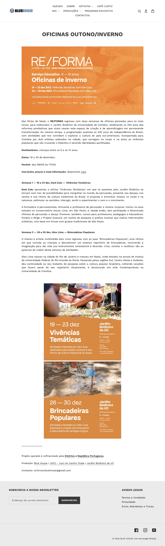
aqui (83, 171)
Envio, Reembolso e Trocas (138, 506)
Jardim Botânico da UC (100, 463)
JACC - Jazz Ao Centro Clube (67, 463)
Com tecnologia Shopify (145, 538)
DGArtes (70, 456)
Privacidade (128, 502)
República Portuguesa (90, 456)
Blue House (41, 463)
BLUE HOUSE (126, 538)
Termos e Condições (134, 497)
